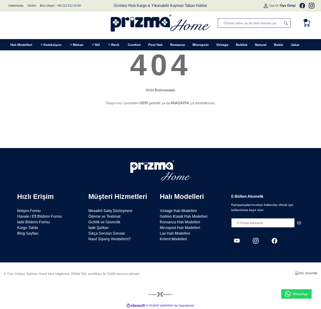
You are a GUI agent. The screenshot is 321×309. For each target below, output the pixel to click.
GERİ (143, 103)
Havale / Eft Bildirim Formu (39, 216)
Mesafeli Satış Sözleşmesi (110, 211)
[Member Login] (266, 5)
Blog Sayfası (27, 233)
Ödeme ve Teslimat (104, 216)
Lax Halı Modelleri (175, 233)
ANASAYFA (180, 103)
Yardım (31, 5)
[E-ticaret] (160, 305)
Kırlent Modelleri (173, 239)
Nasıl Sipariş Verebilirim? (109, 239)
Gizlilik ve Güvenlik (104, 222)
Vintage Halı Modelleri (178, 211)
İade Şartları (98, 228)
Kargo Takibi (27, 228)
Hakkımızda (15, 5)
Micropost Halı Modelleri (180, 228)
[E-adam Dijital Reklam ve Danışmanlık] (160, 294)
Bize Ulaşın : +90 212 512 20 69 (60, 5)
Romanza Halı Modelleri (180, 222)
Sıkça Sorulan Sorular (106, 233)
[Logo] (160, 23)
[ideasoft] (135, 305)
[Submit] (299, 223)
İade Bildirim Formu (33, 222)
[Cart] (307, 23)
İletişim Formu (29, 211)
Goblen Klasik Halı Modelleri (183, 216)
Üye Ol (273, 5)
